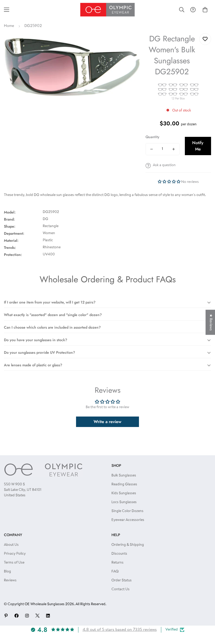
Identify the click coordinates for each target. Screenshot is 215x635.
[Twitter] (37, 616)
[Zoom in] (129, 44)
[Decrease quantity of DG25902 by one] (151, 149)
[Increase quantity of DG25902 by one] (173, 149)
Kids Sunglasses (123, 493)
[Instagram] (27, 616)
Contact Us (120, 589)
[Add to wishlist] (205, 39)
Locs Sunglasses (124, 502)
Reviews (10, 580)
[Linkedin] (48, 616)
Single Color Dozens (127, 511)
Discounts (119, 554)
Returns (117, 563)
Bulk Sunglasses (123, 475)
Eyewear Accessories (127, 520)
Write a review (107, 422)
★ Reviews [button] (210, 322)
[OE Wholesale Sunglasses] (107, 9)
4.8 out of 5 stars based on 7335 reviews (120, 630)
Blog (7, 572)
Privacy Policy (15, 554)
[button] (205, 10)
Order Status (121, 580)
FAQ (115, 572)
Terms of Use (14, 563)
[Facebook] (16, 616)
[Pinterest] (6, 616)
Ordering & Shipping (127, 545)
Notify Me (197, 146)
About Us (11, 545)
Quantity (152, 136)
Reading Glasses (124, 484)
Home (9, 26)
